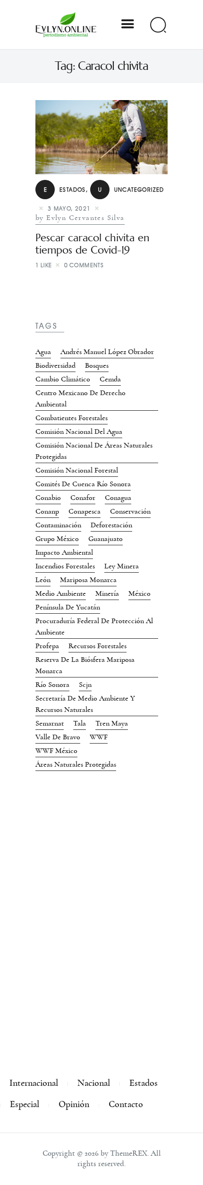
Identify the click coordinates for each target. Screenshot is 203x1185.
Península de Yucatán (67, 607)
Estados (65, 189)
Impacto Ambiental (64, 552)
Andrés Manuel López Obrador (107, 352)
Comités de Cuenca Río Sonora (83, 484)
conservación (130, 511)
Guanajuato (105, 538)
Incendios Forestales (65, 566)
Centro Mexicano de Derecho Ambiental (80, 398)
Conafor (82, 497)
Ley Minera (121, 566)
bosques (97, 365)
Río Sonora (52, 684)
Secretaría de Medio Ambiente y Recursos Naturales (85, 703)
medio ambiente (60, 593)
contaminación (58, 525)
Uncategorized (131, 189)
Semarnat (49, 723)
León (43, 580)
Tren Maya (111, 723)
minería (107, 593)
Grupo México (57, 538)
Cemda (110, 379)
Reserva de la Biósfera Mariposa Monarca (85, 665)
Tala (79, 723)
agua (43, 352)
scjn (85, 684)
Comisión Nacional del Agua (78, 431)
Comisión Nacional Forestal (76, 470)
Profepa (47, 646)
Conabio (48, 497)
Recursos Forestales (97, 646)
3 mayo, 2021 (69, 208)
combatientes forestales (71, 418)
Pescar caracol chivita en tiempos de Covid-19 (92, 244)
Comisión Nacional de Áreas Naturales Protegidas (93, 450)
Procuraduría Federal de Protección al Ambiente (94, 626)
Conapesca (84, 511)
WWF (99, 737)
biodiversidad (55, 365)
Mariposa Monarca (88, 580)
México (139, 593)
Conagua (118, 497)
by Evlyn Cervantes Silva (80, 217)
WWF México (56, 750)
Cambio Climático (62, 379)
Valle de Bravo (57, 737)
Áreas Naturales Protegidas (75, 764)
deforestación (111, 525)
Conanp (47, 511)
